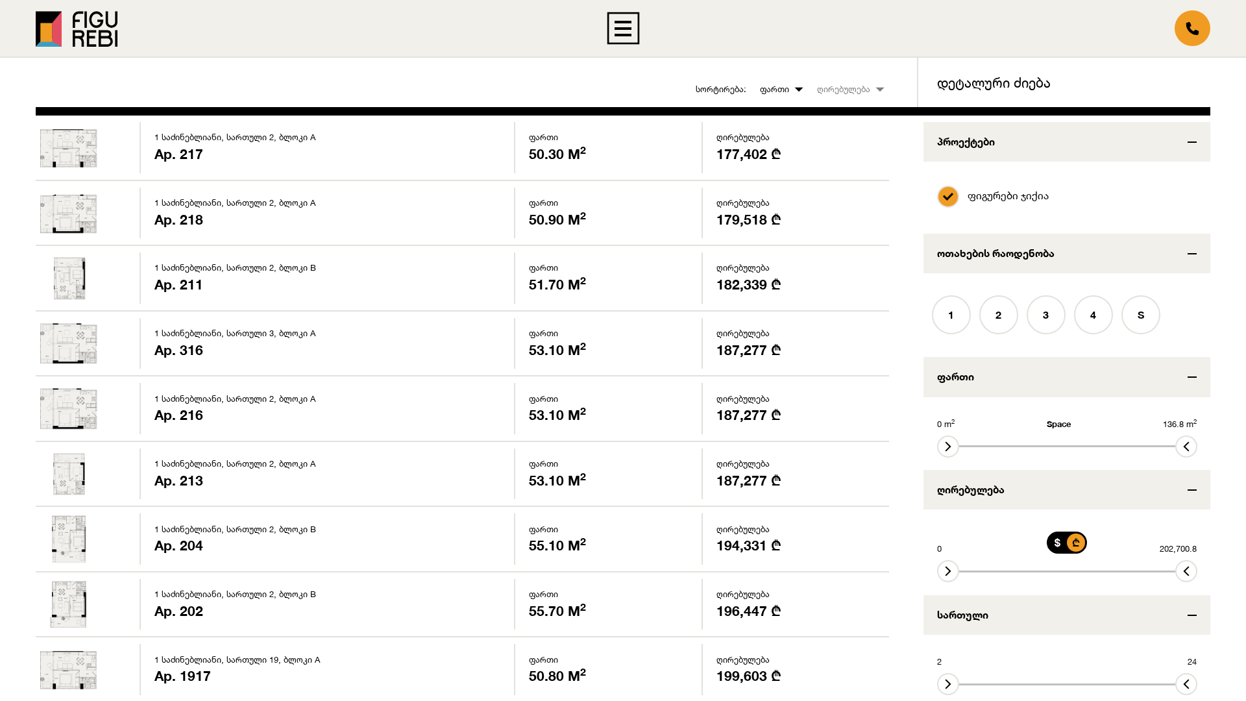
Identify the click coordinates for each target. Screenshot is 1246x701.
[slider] (948, 447)
